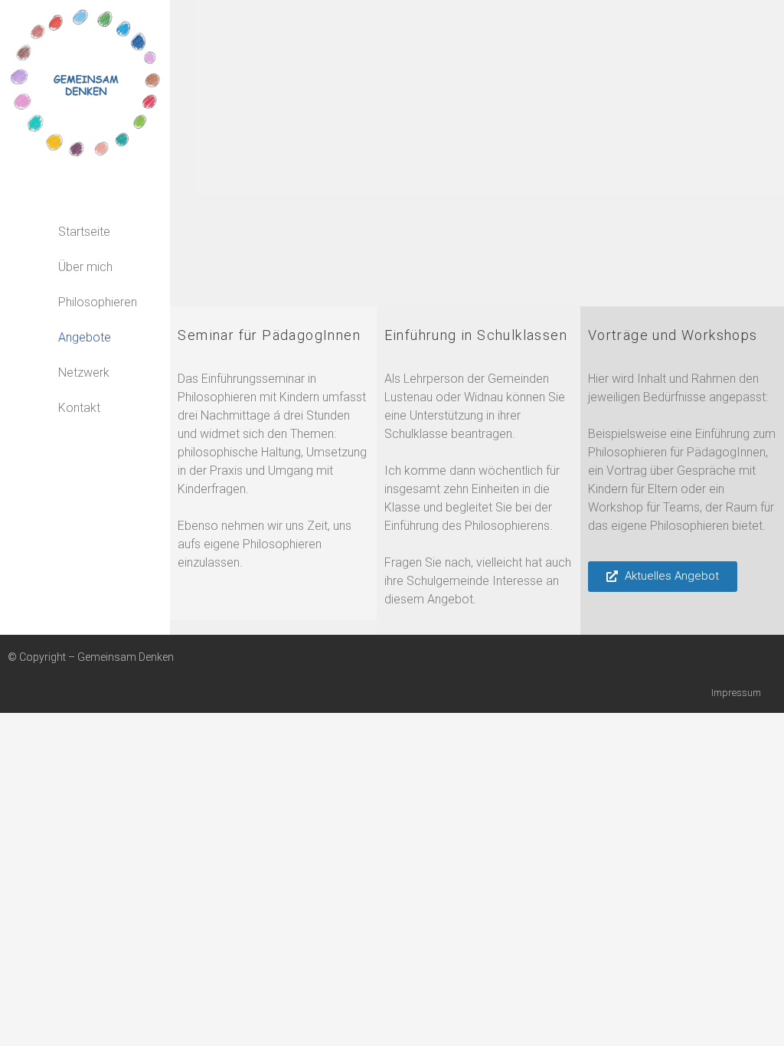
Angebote (84, 337)
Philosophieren (97, 302)
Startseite (84, 231)
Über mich (85, 267)
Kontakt (79, 407)
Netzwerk (83, 372)
